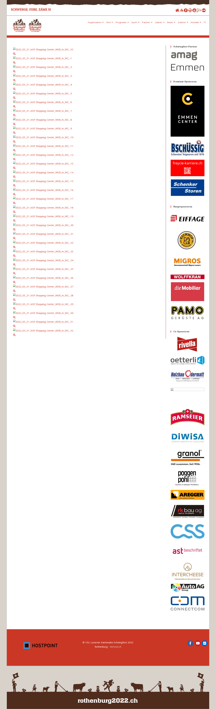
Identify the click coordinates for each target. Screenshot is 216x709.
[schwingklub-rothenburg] (181, 10)
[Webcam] (199, 10)
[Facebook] (186, 10)
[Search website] (205, 22)
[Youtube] (194, 10)
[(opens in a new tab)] (187, 61)
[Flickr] (204, 10)
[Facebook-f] (190, 643)
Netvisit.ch (115, 646)
